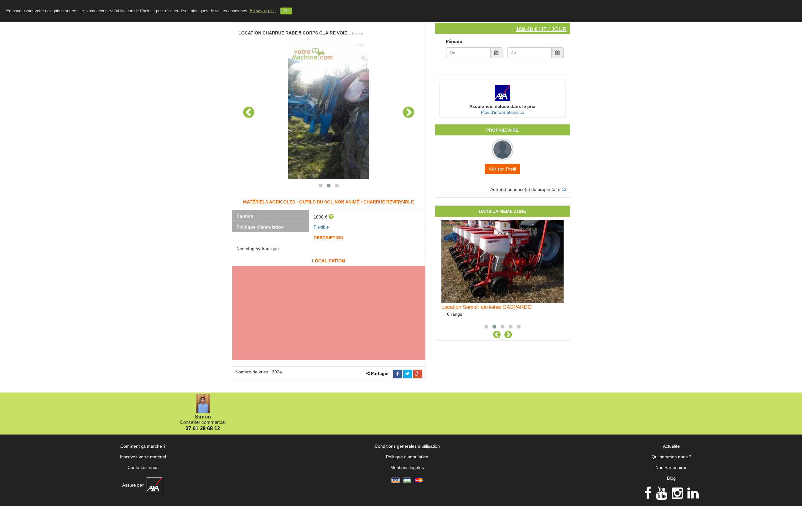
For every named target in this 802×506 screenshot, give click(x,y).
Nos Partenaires (671, 467)
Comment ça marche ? (143, 446)
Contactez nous (143, 467)
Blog (671, 478)
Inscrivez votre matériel (143, 456)
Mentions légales (407, 467)
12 (564, 189)
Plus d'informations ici (502, 112)
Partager (380, 373)
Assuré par (133, 485)
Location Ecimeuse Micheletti (475, 307)
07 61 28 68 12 (202, 428)
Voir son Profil (502, 168)
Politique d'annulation (407, 456)
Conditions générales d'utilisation (407, 446)
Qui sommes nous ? (671, 456)
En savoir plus (263, 11)
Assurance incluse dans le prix (502, 106)
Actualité (671, 446)
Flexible (321, 226)
